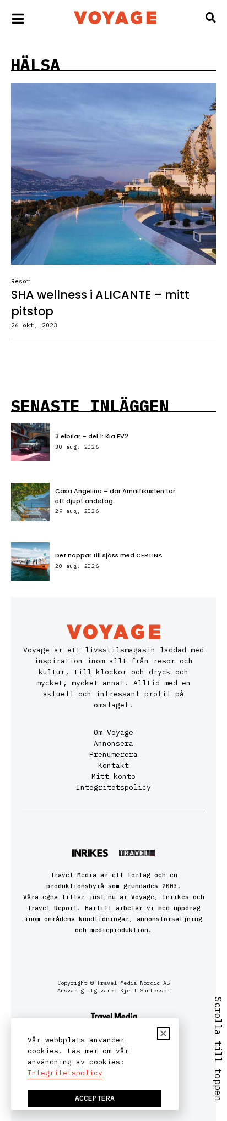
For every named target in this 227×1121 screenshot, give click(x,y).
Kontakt (113, 765)
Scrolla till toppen (218, 1049)
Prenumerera (113, 754)
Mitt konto (113, 776)
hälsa (35, 64)
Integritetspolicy (113, 787)
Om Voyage (113, 732)
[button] (163, 1033)
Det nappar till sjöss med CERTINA (109, 555)
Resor (20, 281)
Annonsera (113, 743)
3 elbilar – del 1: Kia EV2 (91, 436)
